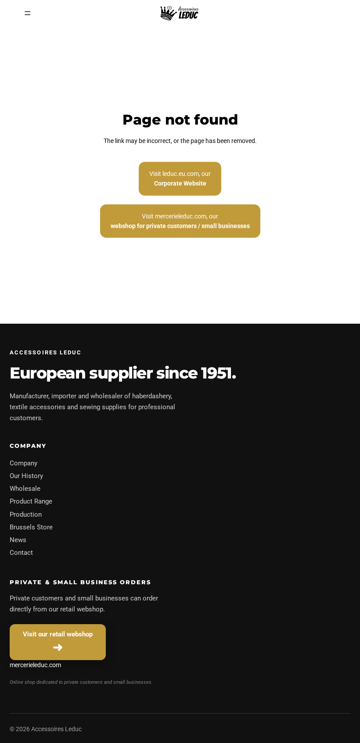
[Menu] (28, 13)
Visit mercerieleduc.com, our (180, 221)
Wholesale (25, 489)
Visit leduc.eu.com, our (180, 178)
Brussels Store (31, 527)
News (18, 540)
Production (26, 514)
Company (23, 463)
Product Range (31, 501)
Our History (26, 476)
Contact (21, 553)
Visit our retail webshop (58, 634)
